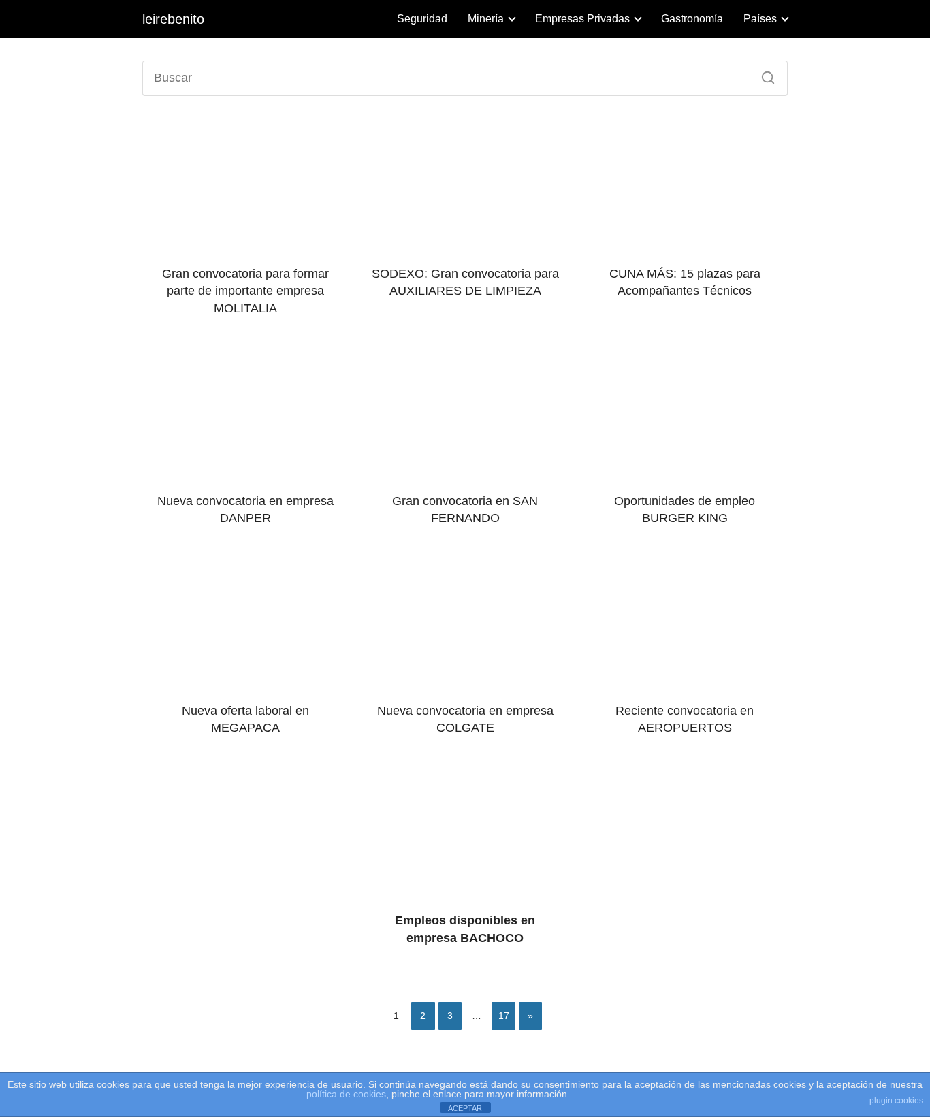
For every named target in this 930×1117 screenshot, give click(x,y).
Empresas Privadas (582, 19)
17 (503, 1015)
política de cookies (346, 1093)
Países (760, 19)
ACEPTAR (465, 1108)
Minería (486, 19)
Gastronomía (692, 19)
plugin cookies (896, 1100)
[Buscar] (763, 74)
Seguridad (422, 19)
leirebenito (173, 19)
